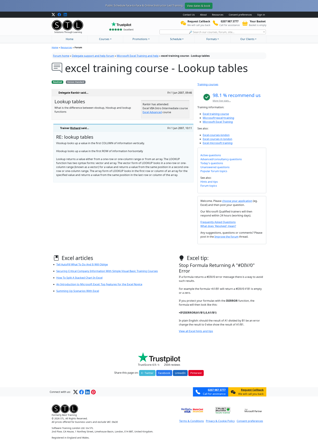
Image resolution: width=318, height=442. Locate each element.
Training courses (207, 84)
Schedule (176, 39)
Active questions (210, 155)
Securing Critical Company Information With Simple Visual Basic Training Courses (107, 271)
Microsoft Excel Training (218, 122)
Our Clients (247, 39)
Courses (104, 39)
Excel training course (216, 114)
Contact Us (189, 14)
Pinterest (196, 373)
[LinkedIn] (65, 14)
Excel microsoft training (218, 143)
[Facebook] (59, 14)
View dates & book (198, 6)
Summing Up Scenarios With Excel (77, 291)
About (203, 14)
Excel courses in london (217, 139)
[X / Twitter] (53, 14)
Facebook (164, 373)
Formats (211, 39)
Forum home (61, 56)
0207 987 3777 (217, 390)
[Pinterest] (93, 391)
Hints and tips (209, 182)
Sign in (261, 14)
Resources (217, 14)
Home (69, 39)
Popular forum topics (213, 171)
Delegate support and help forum (93, 56)
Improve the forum (226, 236)
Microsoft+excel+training (218, 118)
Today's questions (211, 163)
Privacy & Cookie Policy (220, 421)
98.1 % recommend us (237, 95)
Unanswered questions (215, 167)
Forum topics (208, 185)
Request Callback (252, 390)
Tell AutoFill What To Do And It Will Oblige (82, 264)
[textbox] (213, 32)
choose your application (237, 201)
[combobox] (212, 32)
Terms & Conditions (191, 421)
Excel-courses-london (216, 135)
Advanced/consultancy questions (221, 159)
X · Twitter (147, 373)
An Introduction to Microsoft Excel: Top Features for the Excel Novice (99, 284)
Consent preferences (240, 14)
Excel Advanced (152, 112)
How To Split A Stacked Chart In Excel (79, 277)
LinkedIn (180, 373)
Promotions (139, 39)
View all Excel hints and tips (196, 331)
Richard (75, 128)
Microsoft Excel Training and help (138, 56)
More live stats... (222, 100)
